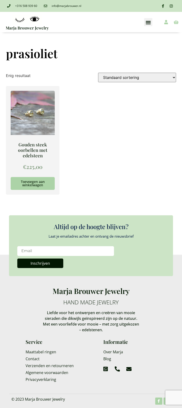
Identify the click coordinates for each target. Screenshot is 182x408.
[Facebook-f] (163, 6)
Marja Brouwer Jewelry (27, 27)
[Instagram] (171, 6)
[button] (148, 22)
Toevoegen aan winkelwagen (33, 183)
